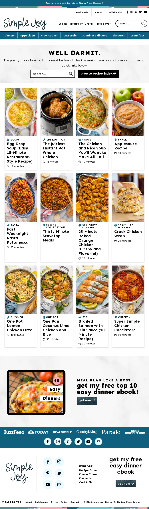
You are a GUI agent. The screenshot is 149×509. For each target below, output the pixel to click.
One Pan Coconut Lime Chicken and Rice (56, 328)
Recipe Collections (55, 226)
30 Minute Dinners (94, 35)
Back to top (13, 502)
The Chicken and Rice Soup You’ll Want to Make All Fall (92, 150)
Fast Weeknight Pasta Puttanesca (18, 236)
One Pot (52, 317)
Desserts (119, 35)
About (98, 12)
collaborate (115, 12)
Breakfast (137, 35)
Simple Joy (25, 23)
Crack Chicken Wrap (128, 233)
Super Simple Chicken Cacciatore (127, 325)
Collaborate (41, 502)
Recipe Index (88, 470)
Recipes (75, 23)
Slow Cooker (49, 35)
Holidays (103, 23)
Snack (122, 140)
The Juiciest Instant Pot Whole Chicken (54, 150)
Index (63, 23)
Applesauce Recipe (125, 146)
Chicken (17, 317)
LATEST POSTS (81, 12)
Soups (15, 140)
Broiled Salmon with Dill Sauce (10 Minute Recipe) (91, 330)
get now (85, 400)
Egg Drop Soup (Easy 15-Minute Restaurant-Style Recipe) (20, 152)
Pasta (15, 225)
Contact (74, 502)
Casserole (69, 35)
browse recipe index (97, 73)
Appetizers (28, 35)
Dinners (10, 35)
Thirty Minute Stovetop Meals (56, 236)
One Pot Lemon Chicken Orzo (20, 325)
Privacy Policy (59, 502)
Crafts (89, 23)
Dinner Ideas (88, 474)
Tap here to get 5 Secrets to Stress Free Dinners (73, 3)
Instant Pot (56, 140)
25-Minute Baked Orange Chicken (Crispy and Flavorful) (89, 242)
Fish (86, 317)
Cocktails (85, 482)
